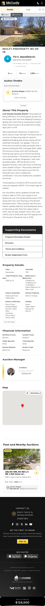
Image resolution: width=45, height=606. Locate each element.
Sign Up (22, 541)
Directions (34, 393)
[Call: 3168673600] (38, 3)
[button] (39, 9)
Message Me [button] (26, 373)
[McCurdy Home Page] (10, 3)
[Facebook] (12, 524)
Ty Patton (23, 368)
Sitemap (24, 570)
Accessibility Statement (34, 570)
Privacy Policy (8, 570)
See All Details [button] (9, 322)
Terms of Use (16, 570)
